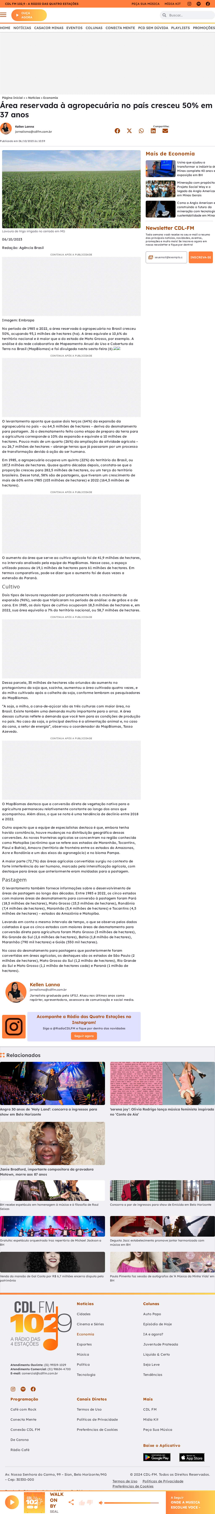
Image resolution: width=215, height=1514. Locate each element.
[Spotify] (199, 4)
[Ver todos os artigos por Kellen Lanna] (6, 129)
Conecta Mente (120, 28)
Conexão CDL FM (25, 1429)
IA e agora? (153, 1334)
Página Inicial (12, 98)
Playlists (180, 28)
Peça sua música (146, 3)
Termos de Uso (89, 1409)
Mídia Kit (173, 3)
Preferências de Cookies (97, 1429)
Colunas (94, 28)
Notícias (22, 28)
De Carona (19, 1440)
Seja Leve (151, 1364)
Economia (50, 98)
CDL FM (150, 1409)
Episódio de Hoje (157, 1324)
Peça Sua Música (157, 1429)
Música (83, 1354)
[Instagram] (189, 4)
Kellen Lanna (24, 126)
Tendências (152, 1374)
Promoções (204, 28)
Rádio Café (19, 1450)
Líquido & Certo (156, 1354)
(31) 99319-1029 (54, 1365)
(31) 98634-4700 (59, 1369)
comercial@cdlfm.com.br (40, 1373)
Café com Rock (23, 1409)
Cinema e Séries (90, 1324)
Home (5, 28)
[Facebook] (208, 4)
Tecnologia (86, 1374)
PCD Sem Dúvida (153, 28)
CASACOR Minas (48, 28)
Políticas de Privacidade (97, 1419)
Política (83, 1364)
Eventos (74, 28)
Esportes (84, 1344)
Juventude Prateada (160, 1344)
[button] (117, 131)
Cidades (84, 1314)
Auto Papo (152, 1314)
